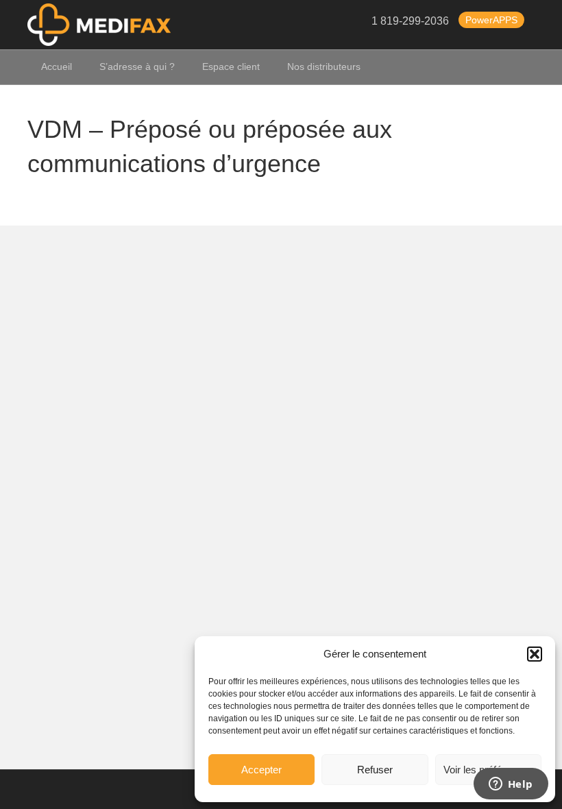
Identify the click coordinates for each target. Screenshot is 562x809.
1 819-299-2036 (410, 21)
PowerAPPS (491, 19)
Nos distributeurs (324, 66)
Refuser (375, 769)
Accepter (261, 769)
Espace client (231, 66)
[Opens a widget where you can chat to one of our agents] (510, 785)
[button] (534, 654)
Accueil (56, 66)
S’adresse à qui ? (137, 66)
